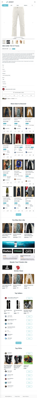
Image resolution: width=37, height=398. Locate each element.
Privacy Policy (17, 396)
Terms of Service (26, 396)
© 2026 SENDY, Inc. (8, 396)
